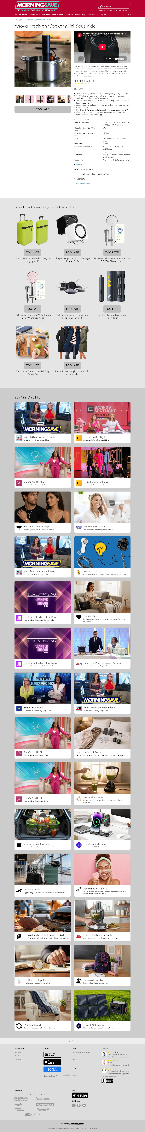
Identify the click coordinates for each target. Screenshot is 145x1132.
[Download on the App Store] (80, 1095)
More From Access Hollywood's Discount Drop (46, 207)
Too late (42, 109)
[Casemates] (34, 1114)
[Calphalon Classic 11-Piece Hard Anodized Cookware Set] (72, 304)
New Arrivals (57, 14)
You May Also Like (27, 397)
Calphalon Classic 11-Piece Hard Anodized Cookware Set (72, 316)
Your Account (93, 14)
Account (46, 1048)
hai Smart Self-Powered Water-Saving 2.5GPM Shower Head (33, 316)
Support (103, 14)
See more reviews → (109, 1077)
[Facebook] (74, 1105)
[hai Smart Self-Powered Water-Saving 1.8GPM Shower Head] (112, 247)
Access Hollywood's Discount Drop (39, 19)
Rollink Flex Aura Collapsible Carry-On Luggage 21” (33, 260)
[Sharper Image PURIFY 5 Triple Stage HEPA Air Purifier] (72, 247)
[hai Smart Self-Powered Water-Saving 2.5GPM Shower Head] (32, 304)
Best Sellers (46, 14)
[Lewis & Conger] (45, 1099)
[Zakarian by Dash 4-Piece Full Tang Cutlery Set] (32, 360)
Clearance (69, 14)
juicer (115, 10)
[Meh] (23, 1104)
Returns (74, 1059)
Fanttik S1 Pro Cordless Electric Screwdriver (112, 316)
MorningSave (19, 19)
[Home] (37, 5)
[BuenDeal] (45, 1109)
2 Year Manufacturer (82, 183)
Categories (33, 14)
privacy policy (50, 1076)
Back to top (72, 1042)
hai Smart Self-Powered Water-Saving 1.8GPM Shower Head (112, 260)
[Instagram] (79, 1105)
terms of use (66, 1075)
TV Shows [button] (23, 14)
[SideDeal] (23, 1109)
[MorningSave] (45, 1104)
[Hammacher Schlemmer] (23, 1099)
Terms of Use (93, 1128)
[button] (16, 14)
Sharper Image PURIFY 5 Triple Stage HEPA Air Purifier (72, 260)
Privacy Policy (84, 1128)
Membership (80, 14)
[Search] (101, 6)
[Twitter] (84, 1105)
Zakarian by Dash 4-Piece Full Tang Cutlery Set (33, 373)
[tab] (19, 99)
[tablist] (42, 99)
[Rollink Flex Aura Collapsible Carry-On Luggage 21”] (32, 247)
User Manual (81, 164)
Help (74, 1048)
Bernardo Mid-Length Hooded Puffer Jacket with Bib (72, 373)
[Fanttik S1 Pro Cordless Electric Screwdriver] (112, 304)
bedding (121, 10)
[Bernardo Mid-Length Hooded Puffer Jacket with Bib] (72, 360)
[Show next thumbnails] (70, 99)
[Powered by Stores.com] (72, 1124)
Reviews (105, 1048)
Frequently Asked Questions (81, 1052)
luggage (109, 10)
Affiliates (75, 1063)
